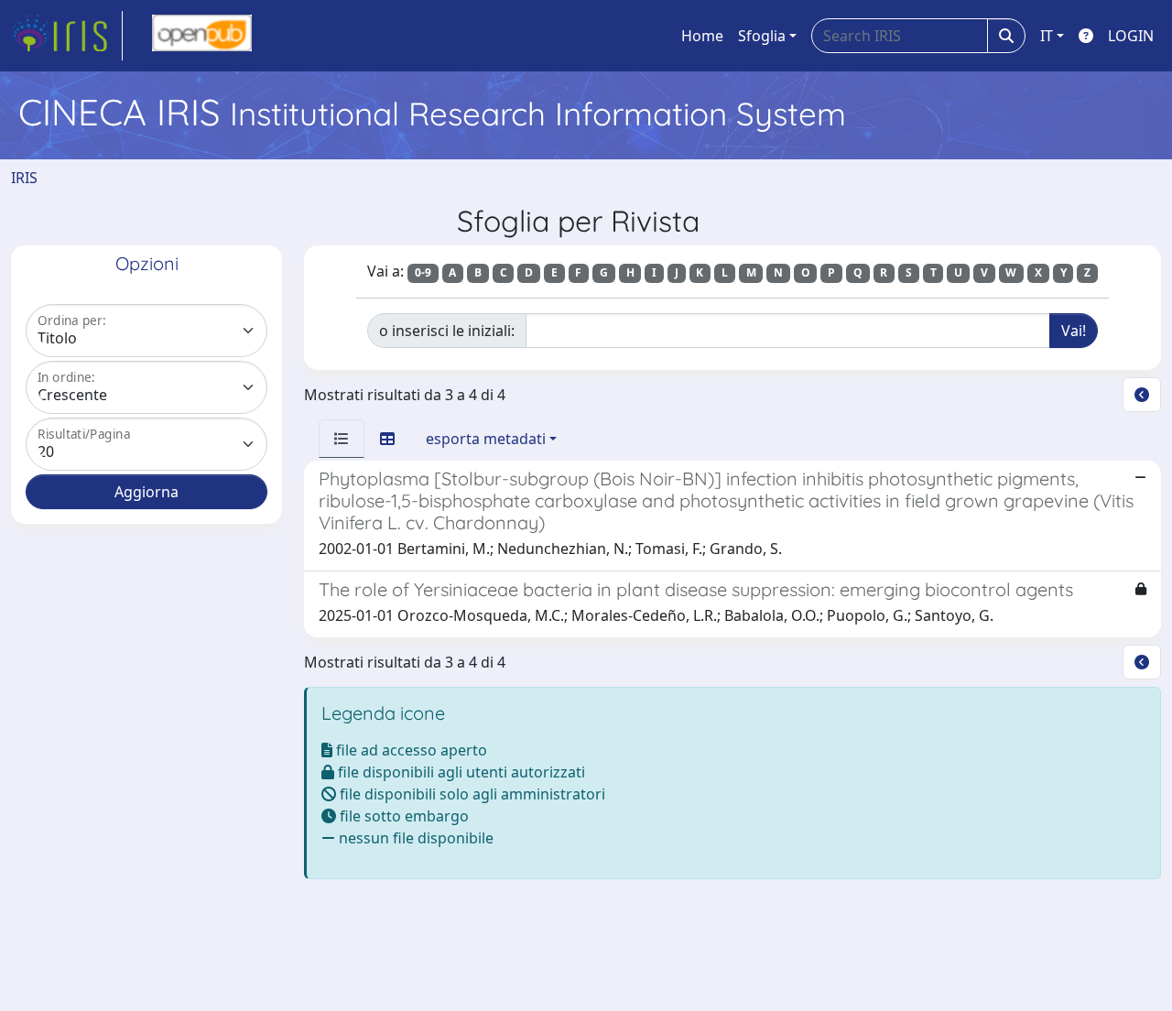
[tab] (341, 438)
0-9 (423, 272)
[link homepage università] (201, 35)
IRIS (24, 178)
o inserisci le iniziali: (447, 331)
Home (702, 36)
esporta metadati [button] (486, 439)
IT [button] (1046, 36)
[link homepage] (67, 35)
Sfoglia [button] (762, 36)
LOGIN (1131, 36)
